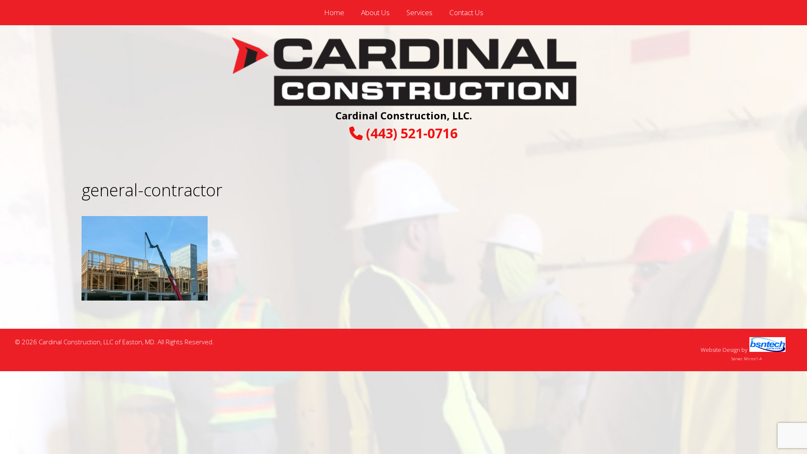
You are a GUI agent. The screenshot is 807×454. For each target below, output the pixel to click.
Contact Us (466, 12)
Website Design (720, 350)
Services (419, 12)
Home (334, 12)
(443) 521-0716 (410, 133)
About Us (375, 12)
